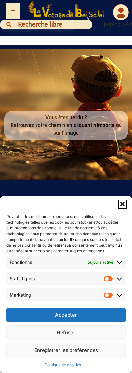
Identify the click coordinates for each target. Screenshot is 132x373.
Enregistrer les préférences (66, 350)
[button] (122, 204)
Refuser (66, 332)
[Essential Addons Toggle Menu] (13, 11)
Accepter (66, 315)
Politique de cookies (63, 364)
